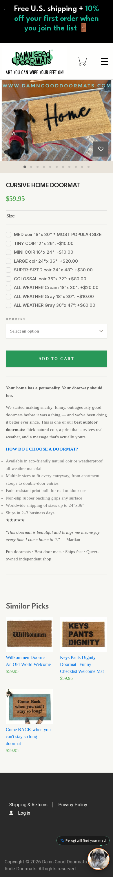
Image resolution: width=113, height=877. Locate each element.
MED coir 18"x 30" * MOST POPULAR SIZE (58, 234)
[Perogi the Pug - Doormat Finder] (99, 859)
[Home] (34, 61)
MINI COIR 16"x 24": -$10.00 (43, 252)
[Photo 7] (62, 166)
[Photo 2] (31, 166)
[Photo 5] (50, 166)
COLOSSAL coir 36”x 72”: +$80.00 (50, 279)
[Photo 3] (37, 166)
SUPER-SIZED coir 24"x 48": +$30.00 (53, 270)
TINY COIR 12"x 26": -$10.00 (44, 243)
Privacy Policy (72, 804)
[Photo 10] (82, 166)
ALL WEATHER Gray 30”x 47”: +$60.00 (54, 305)
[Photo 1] (24, 166)
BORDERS (16, 319)
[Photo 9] (75, 166)
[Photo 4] (43, 166)
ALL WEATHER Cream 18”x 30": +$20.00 (56, 287)
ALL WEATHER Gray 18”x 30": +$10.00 (54, 296)
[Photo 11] (88, 166)
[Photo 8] (69, 166)
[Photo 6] (56, 166)
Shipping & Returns (28, 804)
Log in (24, 813)
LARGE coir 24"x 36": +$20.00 (46, 261)
